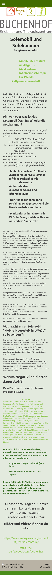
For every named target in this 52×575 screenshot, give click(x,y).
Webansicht (45, 567)
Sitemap (20, 564)
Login (47, 564)
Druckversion (10, 564)
